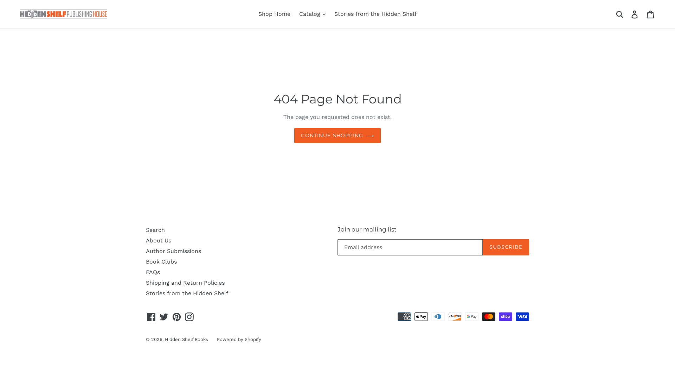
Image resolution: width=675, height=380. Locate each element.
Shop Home (274, 14)
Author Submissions (173, 251)
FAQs (153, 272)
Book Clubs (161, 261)
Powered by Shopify (239, 339)
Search (155, 230)
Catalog (310, 14)
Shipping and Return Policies (185, 282)
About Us (158, 240)
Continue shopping (332, 135)
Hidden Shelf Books (186, 339)
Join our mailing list (367, 229)
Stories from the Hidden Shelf (375, 14)
